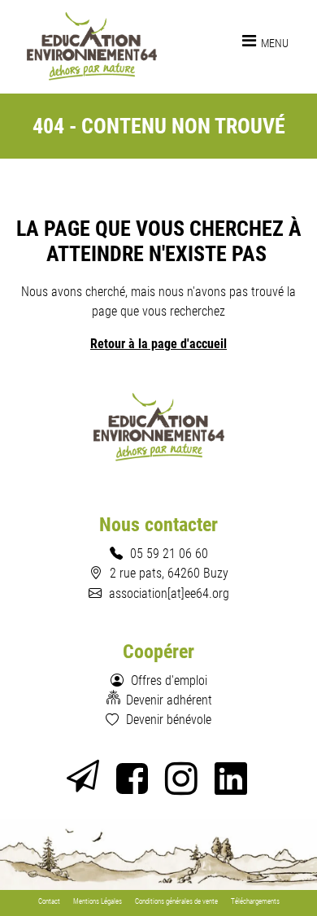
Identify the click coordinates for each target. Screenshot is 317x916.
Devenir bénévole (168, 719)
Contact (49, 901)
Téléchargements (255, 901)
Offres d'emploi (169, 680)
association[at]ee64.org (169, 593)
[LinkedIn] (232, 786)
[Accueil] (92, 46)
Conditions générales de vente (176, 901)
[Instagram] (183, 786)
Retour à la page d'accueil (158, 343)
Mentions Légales (97, 901)
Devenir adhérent (169, 699)
